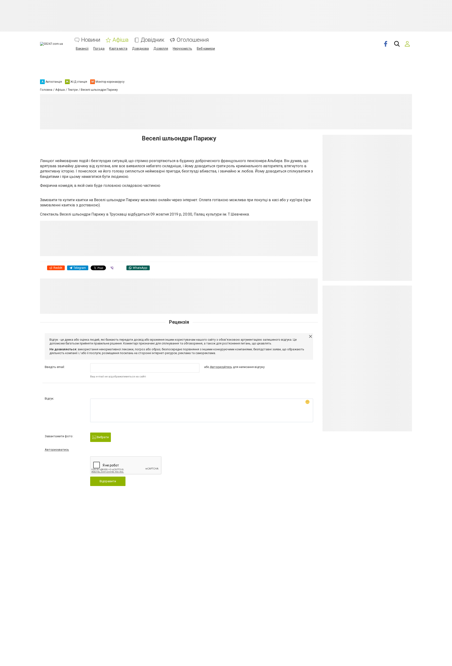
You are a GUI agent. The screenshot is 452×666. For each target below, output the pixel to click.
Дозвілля (160, 48)
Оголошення (193, 40)
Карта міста (118, 48)
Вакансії (82, 48)
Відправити (108, 481)
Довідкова (140, 48)
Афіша (121, 40)
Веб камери (206, 48)
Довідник (152, 40)
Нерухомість (182, 48)
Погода (99, 48)
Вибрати (102, 437)
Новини (90, 40)
